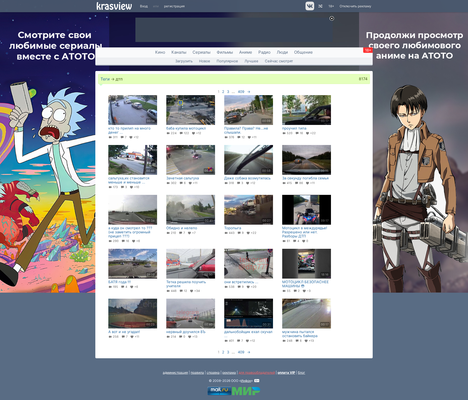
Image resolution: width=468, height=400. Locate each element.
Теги (105, 79)
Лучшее (251, 61)
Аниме (245, 52)
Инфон (246, 381)
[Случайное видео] (320, 6)
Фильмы (225, 52)
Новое (204, 61)
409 (241, 91)
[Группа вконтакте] (309, 9)
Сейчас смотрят (279, 61)
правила (197, 372)
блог (301, 372)
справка (213, 372)
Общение (303, 52)
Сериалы (201, 52)
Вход (144, 6)
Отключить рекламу (355, 6)
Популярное (227, 61)
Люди (282, 52)
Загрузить (184, 61)
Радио (264, 52)
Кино (160, 52)
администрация (175, 372)
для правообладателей (257, 372)
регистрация (174, 6)
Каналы (178, 52)
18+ (331, 6)
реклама (229, 372)
